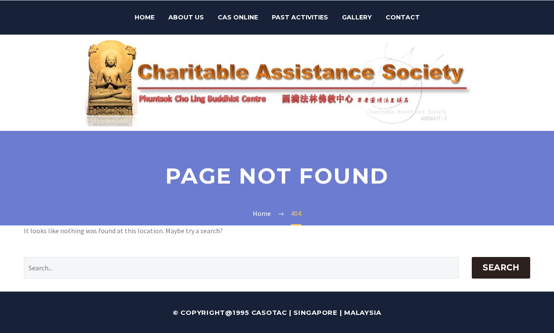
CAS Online (238, 17)
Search (501, 268)
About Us (186, 17)
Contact (403, 17)
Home (145, 17)
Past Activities (300, 17)
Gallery (357, 17)
